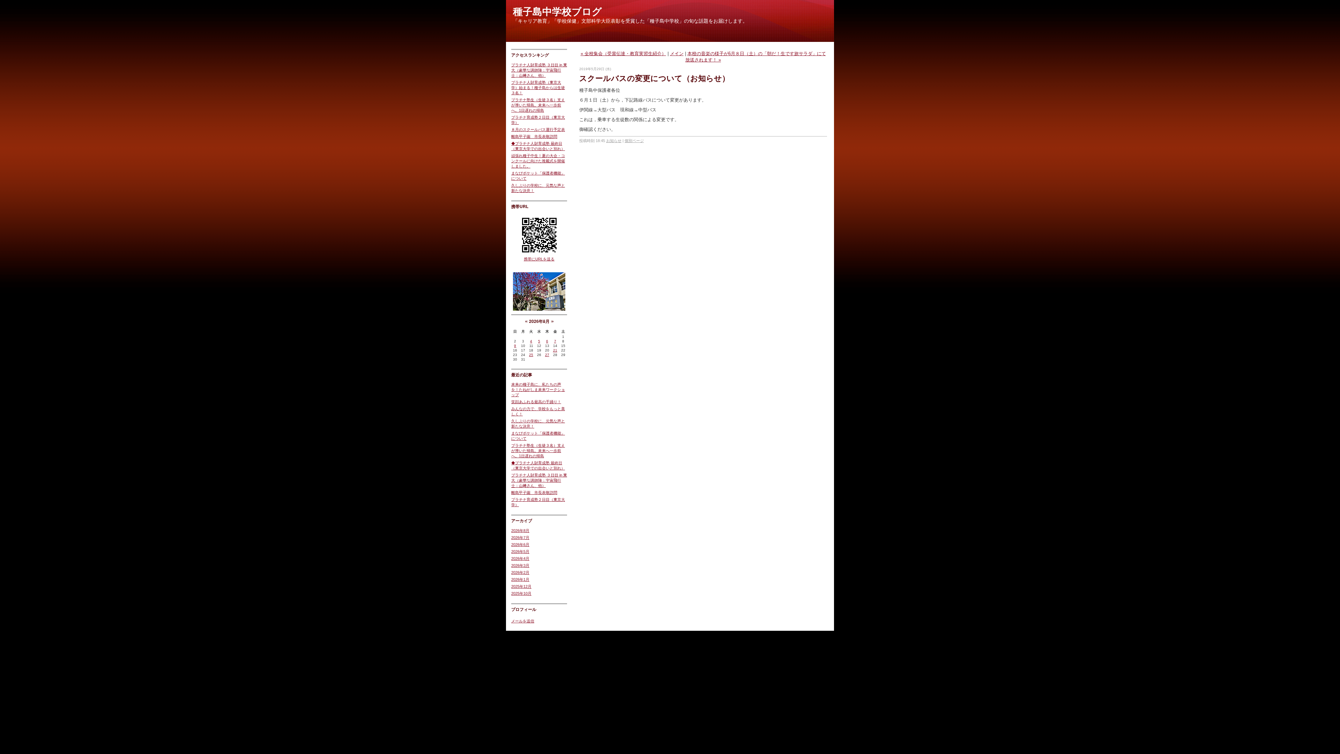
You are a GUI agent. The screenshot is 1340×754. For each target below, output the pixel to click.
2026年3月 (520, 565)
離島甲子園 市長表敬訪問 (534, 136)
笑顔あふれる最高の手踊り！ (536, 402)
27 (547, 355)
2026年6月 (520, 544)
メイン (677, 53)
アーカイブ (521, 520)
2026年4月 (520, 558)
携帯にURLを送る (539, 259)
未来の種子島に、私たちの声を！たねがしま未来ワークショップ (538, 389)
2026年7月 (520, 537)
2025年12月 (521, 586)
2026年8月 (520, 530)
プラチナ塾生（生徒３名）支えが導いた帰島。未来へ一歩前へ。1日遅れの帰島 (538, 105)
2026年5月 (520, 551)
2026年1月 (520, 579)
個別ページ (634, 141)
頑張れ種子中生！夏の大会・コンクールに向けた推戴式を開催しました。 (538, 161)
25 (531, 355)
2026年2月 (520, 572)
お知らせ (613, 141)
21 (555, 350)
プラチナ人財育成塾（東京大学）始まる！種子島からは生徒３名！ (538, 87)
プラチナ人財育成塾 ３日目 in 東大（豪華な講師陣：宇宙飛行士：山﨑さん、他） (539, 70)
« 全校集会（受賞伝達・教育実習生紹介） (623, 53)
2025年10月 (521, 593)
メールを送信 (522, 621)
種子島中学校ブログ (557, 11)
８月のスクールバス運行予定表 (538, 129)
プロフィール (523, 609)
